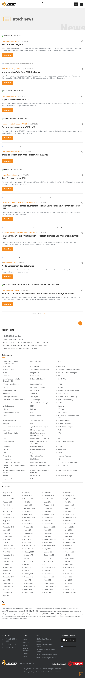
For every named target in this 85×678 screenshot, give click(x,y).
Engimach (34, 453)
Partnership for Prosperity (39, 438)
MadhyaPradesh (66, 614)
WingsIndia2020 (15, 618)
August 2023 (7, 521)
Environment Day (9, 263)
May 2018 (27, 558)
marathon (73, 614)
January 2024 (69, 514)
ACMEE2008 (9, 608)
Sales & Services (26, 649)
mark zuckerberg (6, 616)
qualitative (49, 616)
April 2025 (6, 505)
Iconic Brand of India (10, 433)
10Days (3, 608)
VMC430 (8, 618)
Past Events (34, 376)
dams (62, 608)
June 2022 (27, 530)
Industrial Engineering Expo (40, 465)
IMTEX (13, 96)
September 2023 (70, 517)
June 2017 (6, 564)
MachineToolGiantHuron (36, 614)
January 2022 (48, 533)
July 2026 (27, 492)
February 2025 (49, 505)
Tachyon (6, 424)
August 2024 (7, 511)
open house (29, 616)
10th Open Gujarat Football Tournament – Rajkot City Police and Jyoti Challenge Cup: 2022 (41, 207)
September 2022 (49, 527)
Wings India (34, 373)
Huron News (62, 450)
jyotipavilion (18, 614)
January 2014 (8, 586)
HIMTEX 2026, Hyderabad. (12, 336)
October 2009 (7, 592)
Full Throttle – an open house (68, 462)
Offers (5, 438)
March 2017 (69, 564)
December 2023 (8, 517)
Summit (60, 387)
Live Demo (7, 376)
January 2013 (69, 586)
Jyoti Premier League (10, 41)
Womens (61, 406)
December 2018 (70, 552)
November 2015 (8, 577)
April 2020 (27, 542)
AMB (59, 438)
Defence (33, 479)
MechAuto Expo (9, 369)
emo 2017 (75, 608)
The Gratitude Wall (36, 456)
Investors (6, 403)
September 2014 (49, 583)
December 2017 (70, 558)
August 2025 (7, 502)
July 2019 (47, 549)
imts (3, 614)
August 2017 (48, 561)
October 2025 (48, 499)
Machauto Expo (9, 69)
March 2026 (28, 496)
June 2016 (47, 571)
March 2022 (7, 533)
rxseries (4, 618)
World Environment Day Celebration (18, 265)
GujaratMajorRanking (67, 611)
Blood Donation (8, 441)
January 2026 (69, 496)
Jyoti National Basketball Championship (12, 380)
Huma (5, 415)
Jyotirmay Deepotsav (37, 387)
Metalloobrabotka (9, 390)
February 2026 (49, 496)
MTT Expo (61, 453)
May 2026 (68, 492)
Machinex (6, 366)
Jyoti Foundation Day (65, 400)
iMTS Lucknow (63, 465)
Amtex (5, 124)
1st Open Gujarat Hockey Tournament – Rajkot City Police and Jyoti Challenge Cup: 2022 (40, 237)
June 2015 (27, 580)
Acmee (60, 361)
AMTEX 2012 (32, 608)
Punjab (43, 616)
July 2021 (47, 536)
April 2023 (6, 524)
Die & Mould (34, 459)
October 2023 (48, 517)
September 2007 (70, 592)
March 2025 (28, 505)
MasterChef (7, 456)
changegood (39, 608)
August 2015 (69, 577)
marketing (80, 614)
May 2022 (47, 530)
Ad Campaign (35, 400)
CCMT (60, 446)
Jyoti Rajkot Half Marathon (67, 470)
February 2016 (29, 574)
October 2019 (69, 546)
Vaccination (7, 430)
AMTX (60, 403)
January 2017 (28, 567)
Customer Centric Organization (69, 369)
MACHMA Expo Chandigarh (67, 373)
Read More (7, 55)
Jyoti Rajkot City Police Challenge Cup (21, 202)
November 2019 (49, 546)
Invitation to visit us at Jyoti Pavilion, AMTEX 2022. (25, 154)
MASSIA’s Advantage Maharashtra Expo (37, 434)
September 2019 (9, 549)
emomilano (12, 611)
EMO (32, 406)
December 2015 (70, 574)
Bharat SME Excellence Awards (14, 400)
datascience (68, 608)
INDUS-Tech (34, 390)
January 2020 (8, 546)
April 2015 (68, 580)
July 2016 (27, 571)
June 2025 (47, 502)
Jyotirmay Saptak (36, 420)
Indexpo (33, 409)
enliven (58, 672)
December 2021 (70, 533)
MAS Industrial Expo (65, 476)
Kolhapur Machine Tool (38, 379)
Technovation (62, 412)
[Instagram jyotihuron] (24, 663)
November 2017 (8, 561)
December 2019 (29, 546)
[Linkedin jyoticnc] (27, 663)
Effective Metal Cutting (11, 384)
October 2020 (28, 539)
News (18, 151)
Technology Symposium (66, 441)
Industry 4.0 (7, 459)
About (25, 639)
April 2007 (6, 596)
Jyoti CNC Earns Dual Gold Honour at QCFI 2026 (20, 348)
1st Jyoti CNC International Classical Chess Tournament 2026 (25, 345)
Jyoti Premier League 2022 (14, 178)
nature (23, 616)
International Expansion (11, 462)
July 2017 (68, 561)
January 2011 (69, 589)
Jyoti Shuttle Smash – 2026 (13, 339)
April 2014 (68, 583)
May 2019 (6, 552)
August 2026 (7, 492)
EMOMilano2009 (19, 611)
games (58, 611)
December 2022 (70, 524)
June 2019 (68, 549)
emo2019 (5, 611)
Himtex (5, 409)
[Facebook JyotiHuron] (21, 663)
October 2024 (48, 508)
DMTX (32, 424)
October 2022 (28, 527)
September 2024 (70, 508)
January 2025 (69, 505)
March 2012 (28, 589)
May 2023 (68, 521)
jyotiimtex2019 (9, 614)
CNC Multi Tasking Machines (46, 658)
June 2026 (47, 492)
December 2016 (49, 567)
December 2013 (29, 586)
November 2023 (29, 517)
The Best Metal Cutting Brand (40, 403)
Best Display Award (64, 424)
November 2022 (8, 527)
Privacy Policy (29, 672)
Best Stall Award (14, 124)
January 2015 (8, 583)
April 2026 (6, 496)
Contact (25, 653)
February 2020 (70, 542)
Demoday (6, 446)
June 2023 (47, 521)
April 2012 (6, 589)
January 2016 (48, 574)
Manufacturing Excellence (12, 412)
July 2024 (27, 511)
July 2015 (6, 580)
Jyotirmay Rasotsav (65, 456)
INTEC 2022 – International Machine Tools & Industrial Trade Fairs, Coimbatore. (38, 293)
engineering (31, 610)
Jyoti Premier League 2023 (14, 44)
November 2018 (8, 555)
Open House (62, 366)
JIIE (59, 459)
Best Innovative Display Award (68, 390)
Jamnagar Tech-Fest (10, 397)
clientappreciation (48, 608)
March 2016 (7, 574)
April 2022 (68, 530)
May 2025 (68, 502)
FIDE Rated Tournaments (12, 427)
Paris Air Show (35, 415)
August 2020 (69, 539)
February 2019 (29, 552)
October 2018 (28, 555)
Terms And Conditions (44, 672)
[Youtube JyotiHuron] (30, 663)
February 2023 (49, 524)
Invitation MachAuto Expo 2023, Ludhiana (21, 72)
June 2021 (68, 536)
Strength (26, 642)
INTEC (13, 290)
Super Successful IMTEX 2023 (15, 99)
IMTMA (5, 450)
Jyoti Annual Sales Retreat (39, 369)
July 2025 (27, 502)
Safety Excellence (9, 420)
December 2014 (29, 583)
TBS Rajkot (34, 397)
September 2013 (49, 586)
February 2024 (49, 514)
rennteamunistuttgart (68, 616)
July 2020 (6, 542)
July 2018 (68, 555)
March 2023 (28, 524)
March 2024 (28, 514)
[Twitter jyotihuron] (33, 663)
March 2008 (48, 592)
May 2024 (68, 511)
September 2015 (49, 577)
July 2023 (27, 521)
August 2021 (28, 536)
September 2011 (49, 589)
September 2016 (9, 571)
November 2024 (29, 508)
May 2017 (27, 564)
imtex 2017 (77, 611)
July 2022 (6, 530)
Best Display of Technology (67, 397)
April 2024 (6, 514)
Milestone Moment (37, 430)
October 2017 (28, 561)
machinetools (52, 613)
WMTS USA (62, 379)
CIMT (59, 376)
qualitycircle (57, 616)
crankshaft (57, 608)
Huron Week (34, 366)
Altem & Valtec (24, 608)
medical (13, 616)
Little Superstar (8, 406)
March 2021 (7, 539)
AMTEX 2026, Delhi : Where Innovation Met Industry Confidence (25, 342)
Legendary (26, 614)
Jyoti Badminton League (39, 427)
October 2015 (28, 577)
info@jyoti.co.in (10, 647)
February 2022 (29, 533)
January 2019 (48, 552)
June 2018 (6, 558)
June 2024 (47, 511)
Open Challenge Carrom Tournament (38, 442)
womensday (23, 618)
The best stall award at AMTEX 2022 (18, 127)
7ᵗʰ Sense (6, 453)
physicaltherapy (36, 616)
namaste (18, 616)
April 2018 (47, 558)
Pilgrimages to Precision (39, 462)
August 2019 (28, 549)
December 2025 (8, 499)
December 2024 (8, 508)
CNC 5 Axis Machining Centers (47, 655)
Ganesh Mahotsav (36, 446)
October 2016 (69, 567)
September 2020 (49, 539)
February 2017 (8, 567)
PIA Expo (61, 409)
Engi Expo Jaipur (9, 479)
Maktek (5, 373)
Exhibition (18, 69)
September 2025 (70, 499)
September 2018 (49, 555)
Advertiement (16, 608)
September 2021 (9, 536)
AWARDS (24, 124)
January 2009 (28, 592)
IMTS (59, 433)
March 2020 (48, 542)
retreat (76, 616)
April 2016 (68, 571)
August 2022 (69, 527)
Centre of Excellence (37, 450)
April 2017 (47, 564)
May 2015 (47, 580)
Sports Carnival (63, 393)
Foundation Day (36, 384)
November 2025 (29, 499)
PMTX (60, 430)
